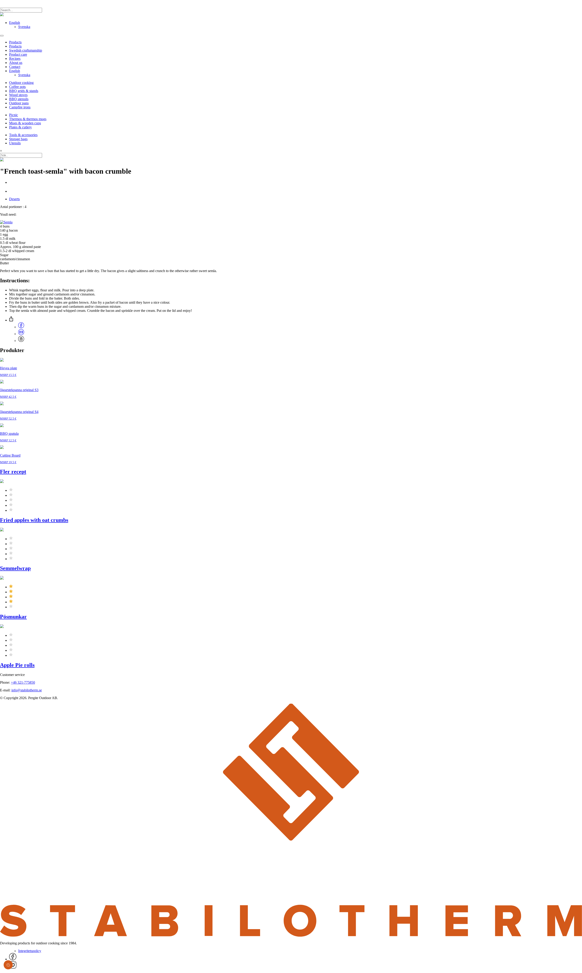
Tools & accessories (23, 135)
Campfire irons (19, 107)
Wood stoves (18, 95)
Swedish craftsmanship (25, 50)
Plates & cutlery (20, 127)
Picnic (13, 115)
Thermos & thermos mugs (27, 119)
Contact (14, 67)
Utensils (15, 143)
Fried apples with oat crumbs (34, 520)
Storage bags (18, 139)
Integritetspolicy (29, 951)
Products (15, 42)
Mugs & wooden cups (25, 123)
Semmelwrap (15, 568)
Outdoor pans (19, 103)
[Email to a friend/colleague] (21, 334)
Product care (18, 54)
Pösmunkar (13, 617)
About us (15, 63)
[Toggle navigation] (2, 35)
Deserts (14, 199)
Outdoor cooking (21, 83)
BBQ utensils (18, 99)
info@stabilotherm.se (26, 690)
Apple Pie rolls (17, 665)
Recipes (14, 58)
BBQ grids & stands (23, 91)
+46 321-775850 (23, 682)
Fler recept (13, 472)
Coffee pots (17, 87)
